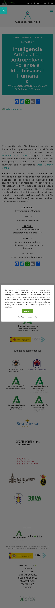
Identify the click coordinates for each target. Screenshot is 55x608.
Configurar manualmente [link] (27, 317)
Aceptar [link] (27, 311)
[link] (3, 10)
